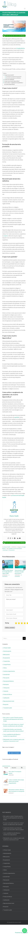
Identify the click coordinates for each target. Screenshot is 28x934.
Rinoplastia (5, 704)
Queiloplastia (6, 697)
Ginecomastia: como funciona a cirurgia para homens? (7, 572)
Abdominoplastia (7, 651)
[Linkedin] (17, 538)
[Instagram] (10, 538)
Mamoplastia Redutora (8, 681)
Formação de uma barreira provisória (13, 76)
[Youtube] (20, 538)
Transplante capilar (7, 707)
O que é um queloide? (9, 79)
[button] (24, 930)
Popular (6, 767)
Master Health (7, 547)
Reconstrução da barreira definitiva (13, 77)
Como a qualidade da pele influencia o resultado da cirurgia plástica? (11, 833)
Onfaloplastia (6, 687)
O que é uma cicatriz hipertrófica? (11, 81)
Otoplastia (5, 691)
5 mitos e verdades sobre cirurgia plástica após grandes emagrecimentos (16, 781)
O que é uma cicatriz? (9, 75)
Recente (14, 767)
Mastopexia (6, 684)
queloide (16, 417)
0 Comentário (11, 550)
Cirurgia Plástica (7, 664)
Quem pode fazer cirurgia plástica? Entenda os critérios (20, 572)
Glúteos (5, 667)
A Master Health (7, 647)
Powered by (21, 932)
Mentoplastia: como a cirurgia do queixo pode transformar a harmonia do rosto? (13, 838)
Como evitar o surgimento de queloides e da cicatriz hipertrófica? (13, 83)
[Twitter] (12, 538)
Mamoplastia (6, 677)
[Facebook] (8, 538)
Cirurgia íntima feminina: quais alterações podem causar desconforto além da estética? (13, 828)
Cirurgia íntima (6, 661)
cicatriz (6, 236)
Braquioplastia (6, 657)
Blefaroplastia (6, 654)
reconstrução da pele (17, 548)
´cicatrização (5, 550)
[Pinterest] (14, 538)
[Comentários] (22, 767)
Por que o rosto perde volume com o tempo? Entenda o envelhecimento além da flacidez (13, 823)
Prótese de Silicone (7, 694)
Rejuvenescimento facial (8, 701)
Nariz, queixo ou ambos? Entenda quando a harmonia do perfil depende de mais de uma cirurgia (13, 719)
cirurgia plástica (20, 48)
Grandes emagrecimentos (9, 671)
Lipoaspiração (6, 674)
